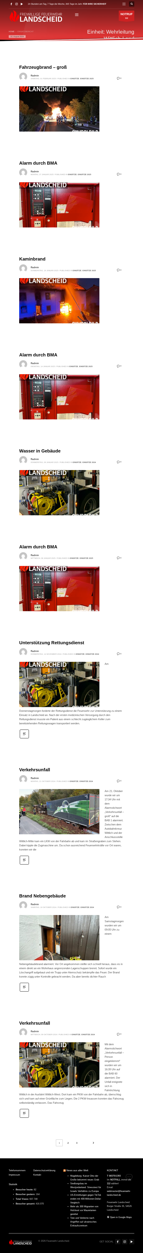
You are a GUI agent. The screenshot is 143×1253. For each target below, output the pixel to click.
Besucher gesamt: (26, 1203)
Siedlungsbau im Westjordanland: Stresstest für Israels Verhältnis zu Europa (85, 1187)
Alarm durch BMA (38, 163)
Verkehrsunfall (34, 769)
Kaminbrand (32, 259)
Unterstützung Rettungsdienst (51, 642)
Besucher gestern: (26, 1194)
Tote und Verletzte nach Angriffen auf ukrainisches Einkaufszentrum (83, 1222)
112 (127, 16)
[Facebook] (11, 4)
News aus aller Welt (77, 1170)
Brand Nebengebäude (42, 896)
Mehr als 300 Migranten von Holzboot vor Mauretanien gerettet (84, 1210)
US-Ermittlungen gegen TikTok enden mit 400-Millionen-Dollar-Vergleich (85, 1199)
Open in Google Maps (120, 1217)
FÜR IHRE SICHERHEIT (94, 4)
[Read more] (24, 738)
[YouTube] (21, 4)
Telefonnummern (17, 1170)
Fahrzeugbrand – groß (43, 67)
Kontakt (37, 1174)
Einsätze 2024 (89, 462)
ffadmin (35, 75)
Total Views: (22, 1199)
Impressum (14, 1174)
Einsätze (74, 79)
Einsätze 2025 (87, 79)
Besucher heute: (25, 1189)
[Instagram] (16, 4)
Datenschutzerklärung (44, 1170)
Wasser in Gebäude (40, 451)
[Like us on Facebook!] (117, 1241)
